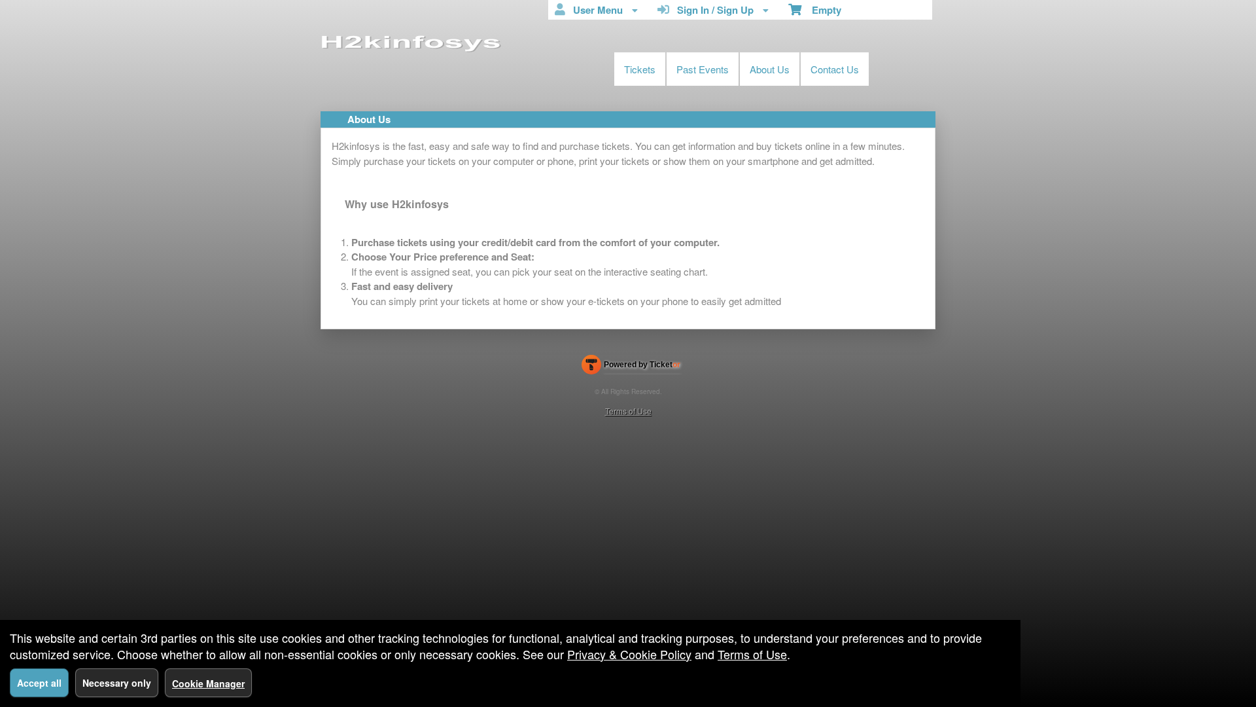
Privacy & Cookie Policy (629, 653)
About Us (770, 69)
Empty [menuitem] (821, 10)
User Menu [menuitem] (595, 10)
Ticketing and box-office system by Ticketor (631, 367)
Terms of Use (628, 410)
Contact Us (835, 69)
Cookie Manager (208, 683)
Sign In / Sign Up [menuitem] (712, 10)
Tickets (639, 69)
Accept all (39, 682)
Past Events (702, 69)
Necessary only (116, 682)
